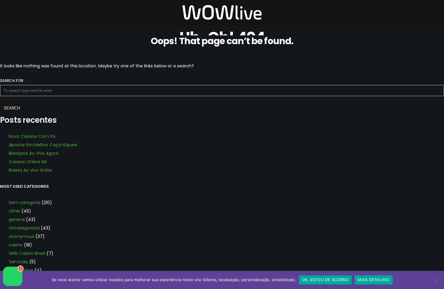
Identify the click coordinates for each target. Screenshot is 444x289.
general (17, 219)
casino (16, 245)
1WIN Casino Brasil (27, 253)
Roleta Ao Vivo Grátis (30, 170)
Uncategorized (24, 228)
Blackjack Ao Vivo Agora (33, 153)
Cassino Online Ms (28, 162)
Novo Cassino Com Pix (32, 136)
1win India (18, 262)
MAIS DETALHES (373, 279)
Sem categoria (24, 203)
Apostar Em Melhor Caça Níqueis (43, 145)
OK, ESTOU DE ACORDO (325, 279)
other (14, 211)
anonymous (21, 236)
